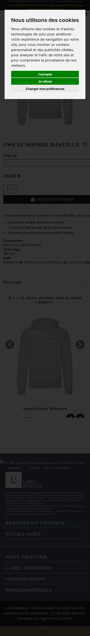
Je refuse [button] (45, 81)
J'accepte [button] (45, 74)
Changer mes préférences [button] (45, 89)
